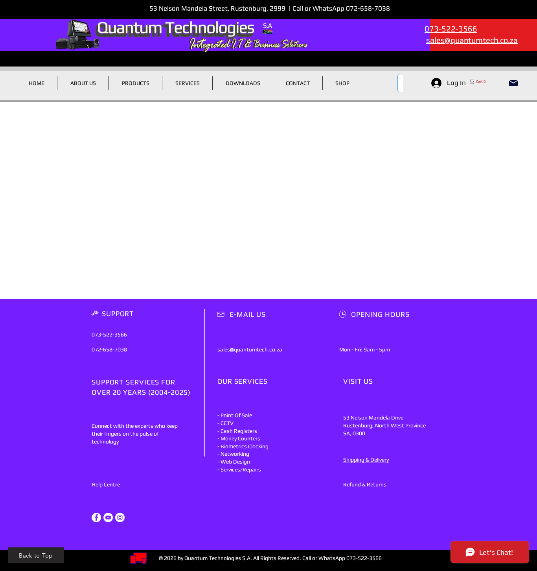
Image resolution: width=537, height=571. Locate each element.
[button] (485, 81)
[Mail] (513, 83)
